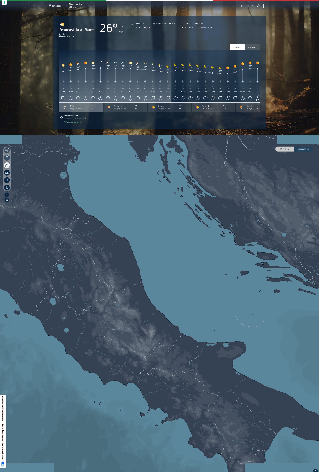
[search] (258, 5)
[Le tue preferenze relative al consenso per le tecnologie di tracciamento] (4, 2)
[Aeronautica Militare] (78, 6)
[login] (241, 5)
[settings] (247, 5)
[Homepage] (55, 6)
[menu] (266, 5)
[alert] (253, 5)
